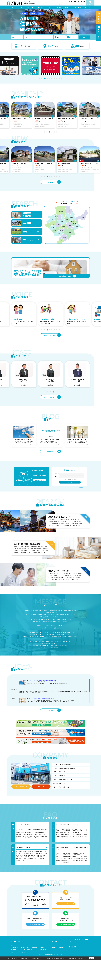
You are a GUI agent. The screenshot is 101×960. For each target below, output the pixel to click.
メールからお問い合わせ (35, 924)
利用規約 (42, 947)
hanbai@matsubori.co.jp (65, 779)
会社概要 (59, 7)
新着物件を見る (49, 182)
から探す (25, 46)
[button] (39, 78)
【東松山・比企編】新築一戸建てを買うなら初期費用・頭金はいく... (41, 699)
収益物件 (40, 7)
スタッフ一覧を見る (49, 397)
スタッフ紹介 (14, 952)
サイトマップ (43, 949)
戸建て (13, 7)
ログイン (87, 7)
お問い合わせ (77, 7)
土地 (21, 7)
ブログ (22, 945)
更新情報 (23, 947)
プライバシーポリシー (45, 945)
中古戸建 (54, 947)
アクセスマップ (14, 947)
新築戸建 (54, 945)
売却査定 (50, 7)
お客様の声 (13, 949)
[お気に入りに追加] (7, 116)
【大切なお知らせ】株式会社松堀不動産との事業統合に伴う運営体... (33, 690)
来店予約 (67, 7)
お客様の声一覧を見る (49, 335)
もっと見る (50, 710)
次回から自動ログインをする (71, 479)
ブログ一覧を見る (50, 451)
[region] (50, 691)
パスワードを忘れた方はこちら (80, 487)
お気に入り (90, 4)
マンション (30, 7)
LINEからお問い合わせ (65, 924)
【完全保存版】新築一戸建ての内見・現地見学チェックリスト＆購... (41, 680)
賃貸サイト (40, 787)
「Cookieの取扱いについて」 (73, 958)
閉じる (91, 958)
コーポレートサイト (21, 787)
